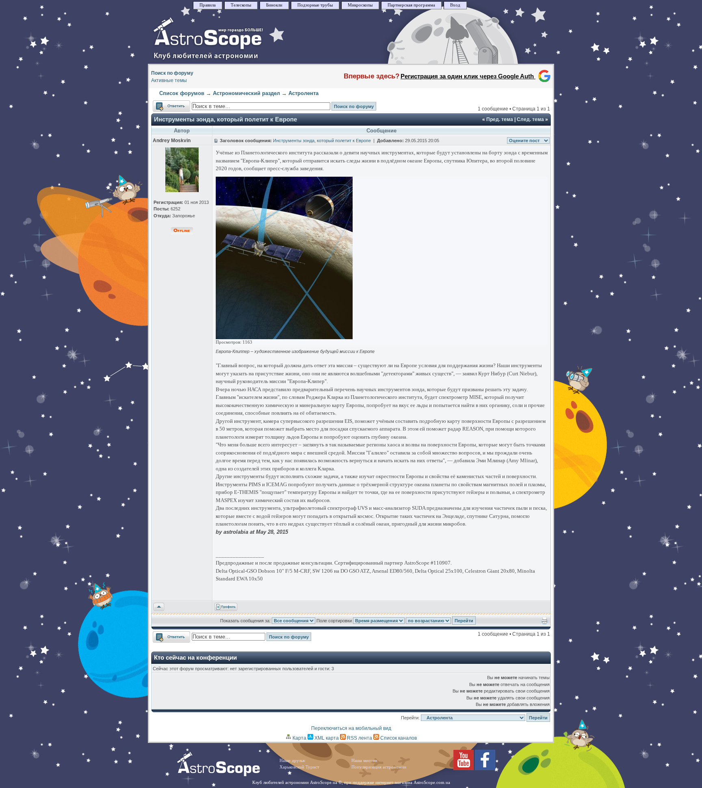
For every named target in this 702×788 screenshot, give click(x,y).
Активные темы (169, 80)
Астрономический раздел (246, 93)
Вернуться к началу (159, 607)
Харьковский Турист (299, 767)
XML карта (326, 738)
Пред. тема (499, 119)
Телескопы (241, 5)
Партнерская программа (411, 5)
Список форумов (181, 93)
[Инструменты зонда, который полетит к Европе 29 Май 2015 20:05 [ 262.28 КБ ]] (284, 337)
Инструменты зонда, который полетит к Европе (225, 119)
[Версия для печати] (544, 622)
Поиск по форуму (172, 73)
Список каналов (398, 738)
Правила (207, 5)
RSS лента (359, 738)
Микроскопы (360, 5)
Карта (298, 738)
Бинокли (274, 5)
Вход (455, 5)
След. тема (530, 119)
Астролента (303, 93)
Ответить (163, 104)
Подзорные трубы (315, 5)
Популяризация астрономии (378, 767)
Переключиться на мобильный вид (351, 728)
